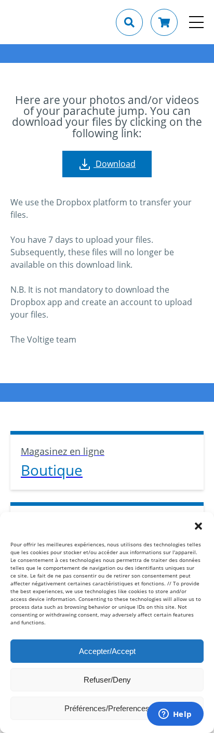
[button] (198, 525)
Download (114, 163)
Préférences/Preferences (107, 708)
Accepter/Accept (107, 651)
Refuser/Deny (107, 679)
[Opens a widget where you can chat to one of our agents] (175, 715)
